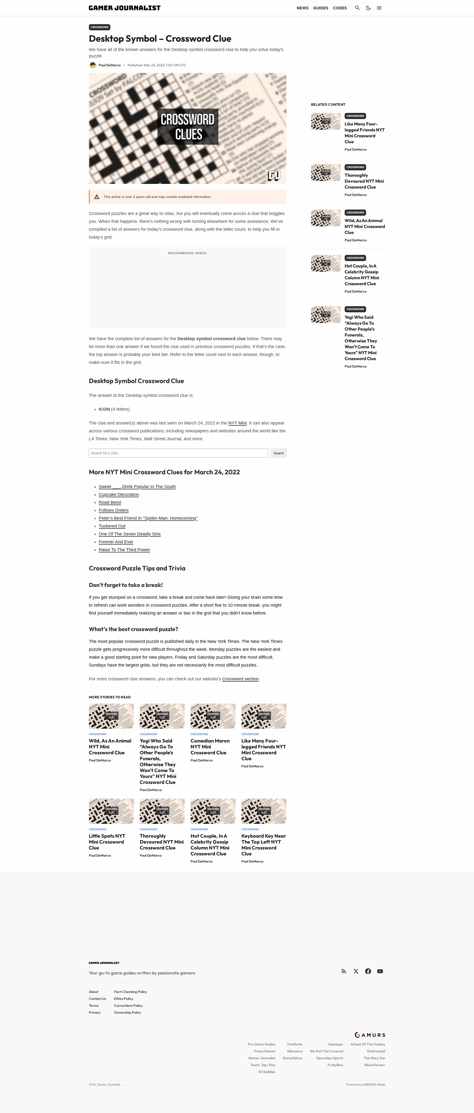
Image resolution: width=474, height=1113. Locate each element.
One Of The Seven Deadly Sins (130, 533)
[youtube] (380, 971)
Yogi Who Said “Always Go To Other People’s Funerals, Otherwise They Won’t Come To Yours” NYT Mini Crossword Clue (158, 761)
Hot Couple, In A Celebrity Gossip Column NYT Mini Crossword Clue (210, 845)
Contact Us (97, 998)
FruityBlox (335, 1065)
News (302, 7)
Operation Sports (329, 1058)
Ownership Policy (127, 1012)
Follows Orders (114, 510)
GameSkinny (292, 1058)
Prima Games (264, 1051)
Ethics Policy (123, 998)
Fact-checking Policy (130, 991)
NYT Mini (237, 423)
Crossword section (240, 678)
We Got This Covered (326, 1051)
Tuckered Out (112, 526)
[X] (356, 971)
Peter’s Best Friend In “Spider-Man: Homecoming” (148, 518)
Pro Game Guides (261, 1044)
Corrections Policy (128, 1005)
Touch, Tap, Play (262, 1065)
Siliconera (294, 1051)
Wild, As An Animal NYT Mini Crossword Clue (365, 226)
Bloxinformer (374, 1065)
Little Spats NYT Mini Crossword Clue (107, 842)
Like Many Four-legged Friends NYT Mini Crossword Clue (263, 749)
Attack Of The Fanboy (368, 1044)
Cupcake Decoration (119, 494)
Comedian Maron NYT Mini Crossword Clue (210, 747)
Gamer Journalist (261, 1058)
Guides (320, 7)
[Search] (357, 8)
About (93, 991)
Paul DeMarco (100, 760)
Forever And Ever (116, 541)
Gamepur (335, 1044)
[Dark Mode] (368, 8)
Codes (340, 7)
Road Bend (110, 502)
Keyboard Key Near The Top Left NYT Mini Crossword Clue (263, 845)
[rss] (344, 971)
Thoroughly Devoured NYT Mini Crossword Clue (162, 842)
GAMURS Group (374, 1084)
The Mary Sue (374, 1058)
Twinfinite (294, 1044)
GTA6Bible (266, 1072)
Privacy (94, 1012)
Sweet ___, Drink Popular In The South (137, 486)
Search (279, 453)
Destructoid (376, 1051)
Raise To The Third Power (124, 549)
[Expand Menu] (379, 8)
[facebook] (368, 971)
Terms (94, 1005)
